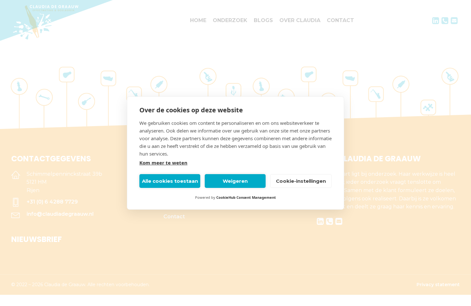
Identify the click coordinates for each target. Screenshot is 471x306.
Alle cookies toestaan (170, 181)
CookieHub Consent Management (246, 197)
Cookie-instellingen (301, 181)
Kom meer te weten (163, 162)
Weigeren (235, 181)
